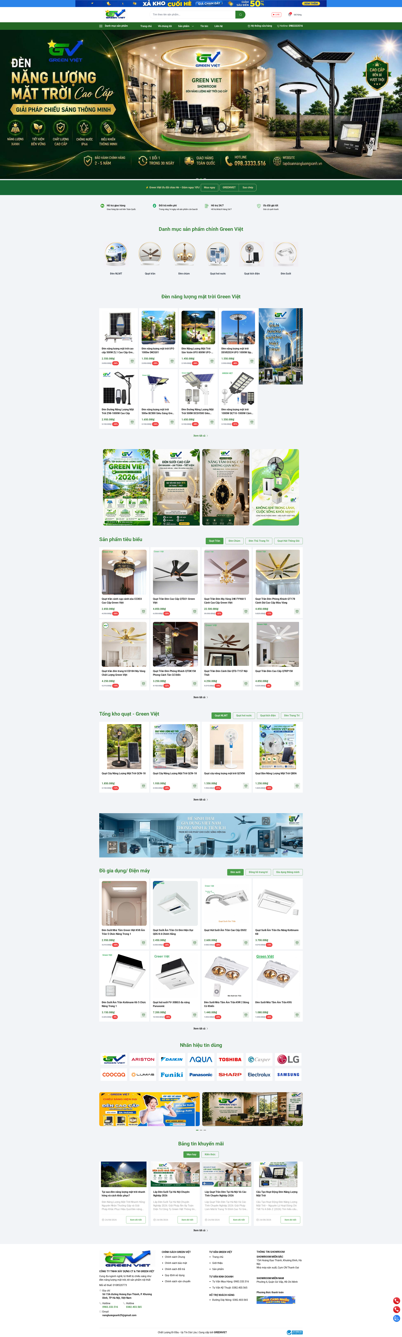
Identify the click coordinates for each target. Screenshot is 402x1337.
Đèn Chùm (234, 540)
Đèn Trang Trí (291, 715)
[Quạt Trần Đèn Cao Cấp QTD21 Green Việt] (175, 572)
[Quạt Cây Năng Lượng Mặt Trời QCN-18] (124, 746)
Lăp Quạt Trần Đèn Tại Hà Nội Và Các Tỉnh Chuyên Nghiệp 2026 (225, 1193)
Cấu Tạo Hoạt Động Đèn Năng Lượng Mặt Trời (276, 1193)
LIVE (277, 14)
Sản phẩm (218, 1269)
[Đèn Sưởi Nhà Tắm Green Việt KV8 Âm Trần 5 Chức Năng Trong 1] (124, 903)
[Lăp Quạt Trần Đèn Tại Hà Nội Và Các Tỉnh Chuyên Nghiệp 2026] (226, 1174)
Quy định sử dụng (175, 1275)
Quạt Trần (214, 540)
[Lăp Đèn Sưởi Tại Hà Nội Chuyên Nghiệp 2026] (175, 1174)
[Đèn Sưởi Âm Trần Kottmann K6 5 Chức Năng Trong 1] (124, 975)
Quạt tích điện (268, 715)
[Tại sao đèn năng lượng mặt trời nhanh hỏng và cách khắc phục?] (123, 1174)
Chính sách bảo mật (176, 1263)
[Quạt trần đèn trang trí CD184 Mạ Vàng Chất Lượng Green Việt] (124, 644)
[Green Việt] (115, 14)
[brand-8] (113, 1074)
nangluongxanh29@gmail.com (119, 1315)
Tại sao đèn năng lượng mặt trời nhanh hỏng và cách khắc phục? (123, 1193)
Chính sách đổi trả (175, 1269)
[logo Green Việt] (127, 1259)
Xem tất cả (199, 435)
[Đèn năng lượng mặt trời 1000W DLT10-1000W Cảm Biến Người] (238, 388)
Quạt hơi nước (244, 715)
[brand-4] (201, 1059)
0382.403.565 (134, 1306)
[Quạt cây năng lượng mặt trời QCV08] (226, 746)
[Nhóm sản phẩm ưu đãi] (281, 346)
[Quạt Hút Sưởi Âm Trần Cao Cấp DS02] (226, 903)
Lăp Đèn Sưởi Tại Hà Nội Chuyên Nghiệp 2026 (171, 1193)
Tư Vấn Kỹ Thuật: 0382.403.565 (229, 1287)
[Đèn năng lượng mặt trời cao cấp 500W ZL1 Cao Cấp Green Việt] (118, 327)
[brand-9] (143, 1074)
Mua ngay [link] (209, 187)
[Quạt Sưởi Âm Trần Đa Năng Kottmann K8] (277, 903)
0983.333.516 (110, 1306)
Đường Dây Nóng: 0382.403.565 (230, 1299)
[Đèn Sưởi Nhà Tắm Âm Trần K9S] (277, 975)
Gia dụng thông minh (287, 872)
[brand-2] (143, 1059)
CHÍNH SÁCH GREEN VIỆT (176, 1252)
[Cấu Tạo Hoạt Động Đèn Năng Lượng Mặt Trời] (278, 1174)
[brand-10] (172, 1074)
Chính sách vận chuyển (177, 1281)
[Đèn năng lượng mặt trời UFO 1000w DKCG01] (158, 327)
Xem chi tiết (136, 1220)
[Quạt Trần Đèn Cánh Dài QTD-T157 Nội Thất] (226, 644)
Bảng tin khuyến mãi (201, 1144)
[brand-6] (259, 1059)
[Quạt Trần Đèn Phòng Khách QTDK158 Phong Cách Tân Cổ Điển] (175, 644)
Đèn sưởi (236, 872)
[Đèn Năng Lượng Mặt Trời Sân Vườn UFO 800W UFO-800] (198, 327)
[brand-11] (201, 1074)
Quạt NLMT (221, 715)
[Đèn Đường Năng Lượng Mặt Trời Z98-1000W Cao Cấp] (118, 388)
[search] (240, 15)
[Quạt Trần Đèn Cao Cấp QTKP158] (277, 644)
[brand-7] (288, 1059)
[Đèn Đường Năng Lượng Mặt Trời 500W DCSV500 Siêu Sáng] (198, 388)
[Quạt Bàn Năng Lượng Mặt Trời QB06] (277, 746)
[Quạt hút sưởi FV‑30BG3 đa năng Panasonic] (175, 975)
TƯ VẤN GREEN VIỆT (220, 1252)
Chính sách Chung (175, 1256)
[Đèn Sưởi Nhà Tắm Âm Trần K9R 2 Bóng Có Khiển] (226, 975)
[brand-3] (172, 1059)
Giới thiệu (217, 1263)
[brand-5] (230, 1059)
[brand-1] (113, 1059)
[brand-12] (230, 1074)
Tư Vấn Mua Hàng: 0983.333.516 (230, 1281)
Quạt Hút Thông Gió (288, 540)
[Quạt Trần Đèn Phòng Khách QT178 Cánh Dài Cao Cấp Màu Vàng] (277, 572)
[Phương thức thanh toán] (280, 1300)
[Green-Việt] (201, 104)
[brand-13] (259, 1074)
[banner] (126, 487)
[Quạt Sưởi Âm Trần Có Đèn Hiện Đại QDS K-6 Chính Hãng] (175, 903)
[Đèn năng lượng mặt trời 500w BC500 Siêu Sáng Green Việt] (158, 388)
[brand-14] (288, 1074)
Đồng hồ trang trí (258, 872)
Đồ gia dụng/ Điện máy (124, 871)
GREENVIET (220, 1332)
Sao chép (248, 187)
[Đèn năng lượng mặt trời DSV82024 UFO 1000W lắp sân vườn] (238, 327)
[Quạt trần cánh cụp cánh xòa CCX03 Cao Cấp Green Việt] (124, 572)
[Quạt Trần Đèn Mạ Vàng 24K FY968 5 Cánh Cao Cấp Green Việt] (226, 572)
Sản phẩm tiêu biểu (120, 539)
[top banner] (201, 3)
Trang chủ (217, 1256)
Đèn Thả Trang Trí (259, 540)
